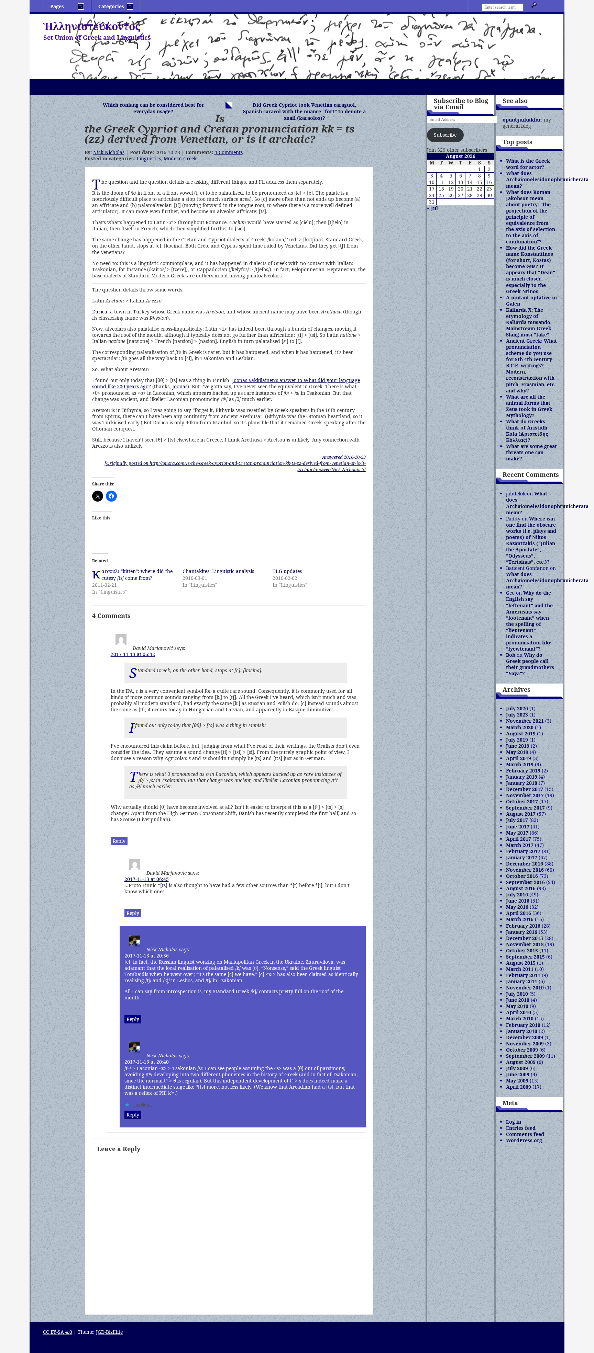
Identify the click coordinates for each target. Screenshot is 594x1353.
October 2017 (522, 801)
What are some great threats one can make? (531, 452)
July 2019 (517, 739)
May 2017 (517, 832)
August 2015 (521, 963)
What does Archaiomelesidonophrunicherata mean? (547, 179)
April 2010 (518, 1012)
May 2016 (517, 907)
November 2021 (525, 721)
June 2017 (517, 826)
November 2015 (525, 944)
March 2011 (520, 969)
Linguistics (148, 158)
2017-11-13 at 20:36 (146, 955)
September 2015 (525, 956)
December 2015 (524, 938)
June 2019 (517, 746)
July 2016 (517, 894)
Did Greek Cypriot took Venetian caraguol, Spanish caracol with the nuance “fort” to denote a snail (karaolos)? (304, 111)
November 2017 (525, 795)
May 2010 (517, 1006)
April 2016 (518, 913)
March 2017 (520, 845)
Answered (344, 457)
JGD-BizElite (109, 1332)
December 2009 (524, 1037)
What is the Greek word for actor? (528, 164)
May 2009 (517, 1080)
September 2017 (525, 807)
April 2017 (518, 839)
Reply (119, 841)
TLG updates (287, 571)
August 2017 (521, 814)
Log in (513, 1122)
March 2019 (520, 764)
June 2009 (517, 1074)
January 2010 (521, 1031)
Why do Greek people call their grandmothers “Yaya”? (530, 664)
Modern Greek (180, 158)
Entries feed (521, 1128)
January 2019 (521, 776)
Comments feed (525, 1134)
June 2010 (517, 1000)
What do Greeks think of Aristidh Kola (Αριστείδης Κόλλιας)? (527, 430)
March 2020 (520, 727)
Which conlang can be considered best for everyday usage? (153, 108)
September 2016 (525, 882)
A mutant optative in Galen (531, 300)
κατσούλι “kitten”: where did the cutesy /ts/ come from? (137, 574)
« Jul (432, 208)
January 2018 (521, 783)
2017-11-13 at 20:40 (146, 1061)
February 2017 (523, 851)
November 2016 (525, 870)
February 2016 (523, 925)
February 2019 (523, 770)
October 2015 (522, 950)
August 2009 (521, 1062)
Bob (510, 655)
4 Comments (228, 152)
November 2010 (525, 987)
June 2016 (517, 900)
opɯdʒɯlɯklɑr (522, 119)
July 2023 (517, 714)
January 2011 (521, 981)
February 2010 (523, 1025)
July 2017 (517, 820)
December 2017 (524, 789)
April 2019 (518, 758)
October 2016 (522, 876)
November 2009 (525, 1043)
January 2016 (521, 932)
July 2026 (517, 708)
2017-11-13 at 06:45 (146, 879)
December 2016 (524, 863)
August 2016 (521, 888)
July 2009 (517, 1068)
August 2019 (521, 733)
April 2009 (518, 1086)
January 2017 (521, 857)
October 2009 (522, 1049)
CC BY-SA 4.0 (57, 1332)
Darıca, (100, 311)
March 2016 (520, 919)
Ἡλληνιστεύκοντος (91, 26)
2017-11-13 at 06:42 (133, 654)
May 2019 (517, 752)
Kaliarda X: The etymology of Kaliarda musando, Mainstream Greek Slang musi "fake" (529, 322)
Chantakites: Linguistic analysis (218, 571)
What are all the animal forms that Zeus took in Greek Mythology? (529, 405)
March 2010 (520, 1018)
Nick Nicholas (108, 152)
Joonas (179, 386)
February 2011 (523, 975)
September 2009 (525, 1056)
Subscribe (445, 134)
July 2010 (517, 993)
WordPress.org (524, 1140)
